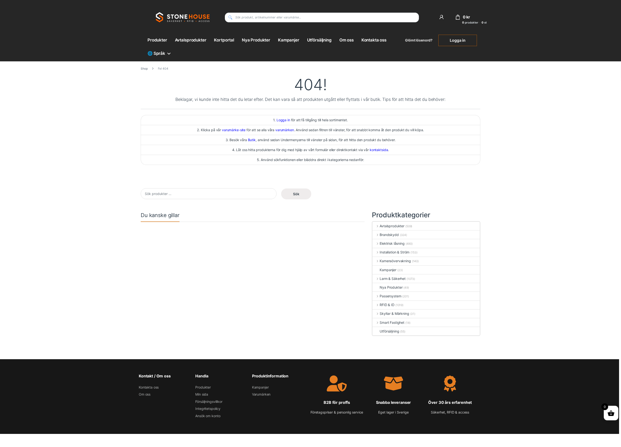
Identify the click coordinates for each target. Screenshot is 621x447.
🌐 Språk (156, 53)
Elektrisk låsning (392, 243)
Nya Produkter (256, 40)
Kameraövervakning (395, 261)
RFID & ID (387, 305)
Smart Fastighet (392, 322)
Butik (252, 140)
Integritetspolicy (208, 408)
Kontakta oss (373, 40)
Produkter (157, 40)
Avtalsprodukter (190, 40)
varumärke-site (233, 130)
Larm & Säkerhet (393, 278)
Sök (296, 194)
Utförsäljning (319, 40)
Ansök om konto (207, 416)
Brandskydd (389, 235)
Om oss (346, 40)
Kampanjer (288, 40)
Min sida (201, 394)
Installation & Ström (394, 252)
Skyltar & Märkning (394, 313)
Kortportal (224, 40)
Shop (144, 68)
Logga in (458, 40)
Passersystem (390, 296)
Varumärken (261, 394)
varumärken (284, 130)
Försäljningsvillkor (208, 401)
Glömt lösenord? (419, 40)
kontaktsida (379, 150)
